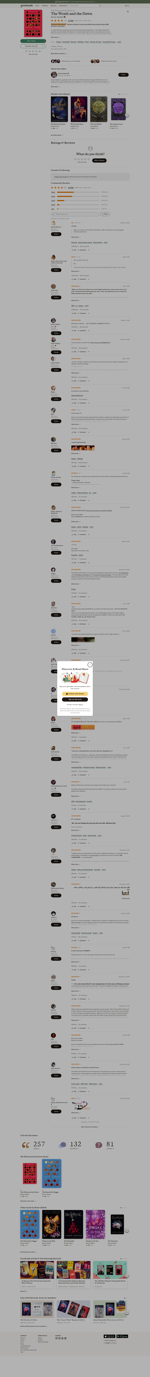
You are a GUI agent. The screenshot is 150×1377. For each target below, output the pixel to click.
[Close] (90, 665)
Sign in (81, 704)
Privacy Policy (76, 712)
